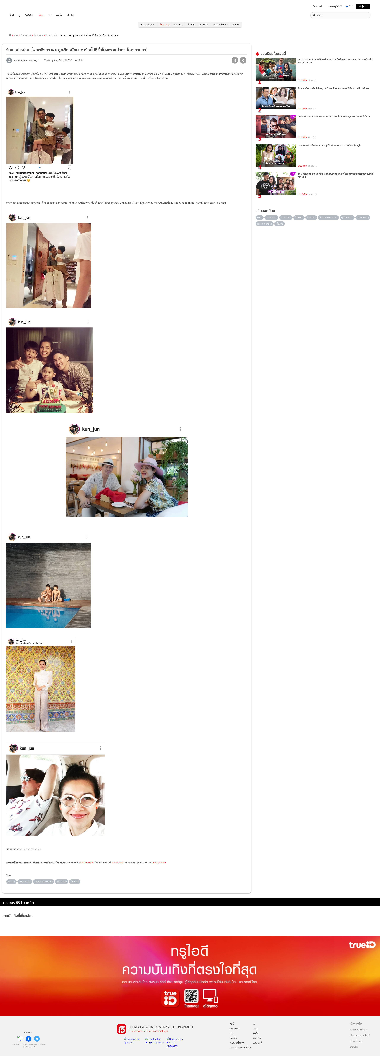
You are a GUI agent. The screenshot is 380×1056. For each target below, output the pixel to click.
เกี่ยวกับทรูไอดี (356, 1024)
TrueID (18, 6)
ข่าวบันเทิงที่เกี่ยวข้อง (18, 916)
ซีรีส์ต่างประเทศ (220, 24)
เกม (50, 15)
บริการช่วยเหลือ (356, 1041)
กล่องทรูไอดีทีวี (237, 1043)
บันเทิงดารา (26, 35)
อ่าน (41, 15)
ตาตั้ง (59, 15)
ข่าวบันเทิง (164, 24)
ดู (19, 15)
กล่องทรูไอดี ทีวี (335, 6)
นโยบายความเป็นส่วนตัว (360, 1035)
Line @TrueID (159, 862)
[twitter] (37, 1039)
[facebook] (29, 1039)
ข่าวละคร (178, 24)
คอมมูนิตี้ (257, 1043)
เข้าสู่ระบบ (363, 6)
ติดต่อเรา (354, 1046)
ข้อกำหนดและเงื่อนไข (358, 1029)
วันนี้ (12, 15)
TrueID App (117, 862)
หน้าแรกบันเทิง (148, 24)
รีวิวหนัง (204, 24)
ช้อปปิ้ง (233, 1038)
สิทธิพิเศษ (29, 15)
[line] (20, 1039)
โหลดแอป (318, 6)
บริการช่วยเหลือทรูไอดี (240, 1047)
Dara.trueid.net (87, 862)
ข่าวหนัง (191, 24)
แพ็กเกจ (257, 1038)
